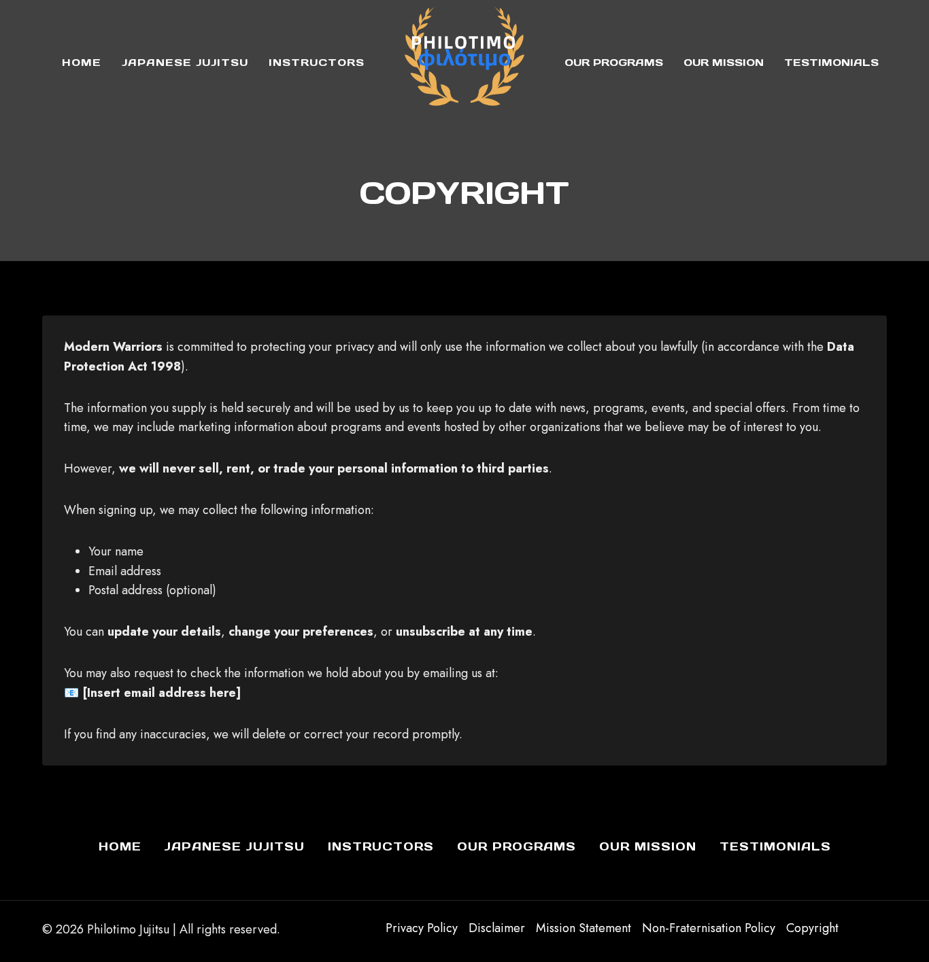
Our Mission (723, 62)
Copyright (812, 928)
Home (81, 62)
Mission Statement (583, 928)
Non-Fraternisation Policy (708, 928)
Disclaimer (497, 928)
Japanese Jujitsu (185, 62)
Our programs (613, 62)
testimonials (831, 62)
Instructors (317, 62)
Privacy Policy (422, 928)
